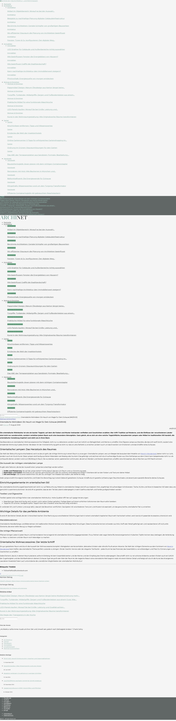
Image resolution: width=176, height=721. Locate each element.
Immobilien (8, 44)
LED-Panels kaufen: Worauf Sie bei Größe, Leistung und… (32, 109)
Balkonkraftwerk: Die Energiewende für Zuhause (29, 179)
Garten (6, 120)
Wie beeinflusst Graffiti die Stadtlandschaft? (26, 64)
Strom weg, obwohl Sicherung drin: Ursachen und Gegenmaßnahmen (27, 658)
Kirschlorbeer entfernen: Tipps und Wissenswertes (30, 126)
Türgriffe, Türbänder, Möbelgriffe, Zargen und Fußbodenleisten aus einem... (27, 205)
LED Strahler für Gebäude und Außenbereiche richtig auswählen (36, 49)
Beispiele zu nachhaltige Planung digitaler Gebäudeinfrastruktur (36, 18)
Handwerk (7, 159)
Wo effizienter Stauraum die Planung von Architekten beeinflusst (36, 33)
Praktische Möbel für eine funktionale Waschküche (30, 102)
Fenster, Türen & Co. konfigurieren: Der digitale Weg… (31, 40)
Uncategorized (9, 647)
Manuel (6, 425)
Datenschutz (8, 715)
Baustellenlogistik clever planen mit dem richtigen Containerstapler (37, 164)
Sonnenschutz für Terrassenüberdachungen (16, 207)
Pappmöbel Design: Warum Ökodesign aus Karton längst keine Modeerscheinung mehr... (40, 596)
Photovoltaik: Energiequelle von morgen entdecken (30, 79)
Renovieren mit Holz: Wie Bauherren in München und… (31, 171)
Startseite (7, 4)
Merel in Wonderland (148, 454)
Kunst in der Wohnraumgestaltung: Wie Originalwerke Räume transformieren (41, 117)
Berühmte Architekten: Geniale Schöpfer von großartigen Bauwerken (38, 26)
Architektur (8, 6)
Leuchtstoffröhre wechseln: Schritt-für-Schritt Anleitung (22, 681)
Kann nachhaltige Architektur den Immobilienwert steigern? (34, 71)
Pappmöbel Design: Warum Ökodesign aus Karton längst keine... (24, 200)
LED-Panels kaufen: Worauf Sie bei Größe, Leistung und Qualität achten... (32, 607)
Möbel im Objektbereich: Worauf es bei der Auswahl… (31, 11)
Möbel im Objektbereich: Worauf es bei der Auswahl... (19, 212)
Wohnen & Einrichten (11, 82)
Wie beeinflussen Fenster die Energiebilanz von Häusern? (32, 57)
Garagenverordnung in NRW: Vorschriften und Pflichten (22, 688)
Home (2, 417)
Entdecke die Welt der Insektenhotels (24, 133)
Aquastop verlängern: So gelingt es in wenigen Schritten (22, 673)
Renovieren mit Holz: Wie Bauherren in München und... (20, 204)
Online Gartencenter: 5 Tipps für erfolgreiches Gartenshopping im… (37, 140)
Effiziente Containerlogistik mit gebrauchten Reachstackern (33, 193)
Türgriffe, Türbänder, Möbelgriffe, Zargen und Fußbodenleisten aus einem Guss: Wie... (38, 600)
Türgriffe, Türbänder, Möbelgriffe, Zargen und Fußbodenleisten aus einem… (41, 95)
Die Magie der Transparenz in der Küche (18, 615)
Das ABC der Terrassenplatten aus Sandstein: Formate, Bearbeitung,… (38, 155)
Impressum (8, 713)
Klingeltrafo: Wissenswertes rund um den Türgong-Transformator (36, 186)
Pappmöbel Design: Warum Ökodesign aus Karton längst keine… (36, 88)
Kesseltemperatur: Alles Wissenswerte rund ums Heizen (22, 666)
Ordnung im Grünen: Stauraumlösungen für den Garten (32, 148)
